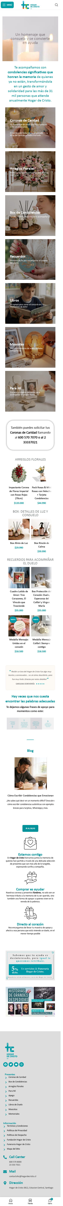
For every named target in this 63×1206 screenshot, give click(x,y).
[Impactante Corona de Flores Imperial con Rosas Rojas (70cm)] (18, 473)
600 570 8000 (15, 1162)
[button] (10, 724)
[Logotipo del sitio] (30, 5)
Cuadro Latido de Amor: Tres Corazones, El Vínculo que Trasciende (19, 598)
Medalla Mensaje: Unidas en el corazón (18, 643)
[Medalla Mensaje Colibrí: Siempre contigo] (41, 625)
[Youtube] (16, 1064)
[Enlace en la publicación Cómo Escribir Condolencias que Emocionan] (30, 773)
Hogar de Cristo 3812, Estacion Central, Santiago (31, 1188)
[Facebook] (5, 1064)
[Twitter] (11, 1064)
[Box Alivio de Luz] (18, 529)
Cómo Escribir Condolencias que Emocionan (31, 795)
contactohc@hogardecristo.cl (22, 1176)
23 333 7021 (14, 1165)
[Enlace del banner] (30, 127)
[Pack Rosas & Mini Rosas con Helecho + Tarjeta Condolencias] (41, 473)
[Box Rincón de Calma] (41, 529)
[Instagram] (21, 1064)
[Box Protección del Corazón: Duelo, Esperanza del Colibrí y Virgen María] (41, 577)
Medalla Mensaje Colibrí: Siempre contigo (41, 643)
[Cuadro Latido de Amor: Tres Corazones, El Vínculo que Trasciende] (18, 577)
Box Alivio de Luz (19, 543)
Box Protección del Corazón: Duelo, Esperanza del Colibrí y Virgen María (41, 598)
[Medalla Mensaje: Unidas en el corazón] (18, 625)
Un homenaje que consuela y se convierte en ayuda (30, 39)
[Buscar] (56, 5)
